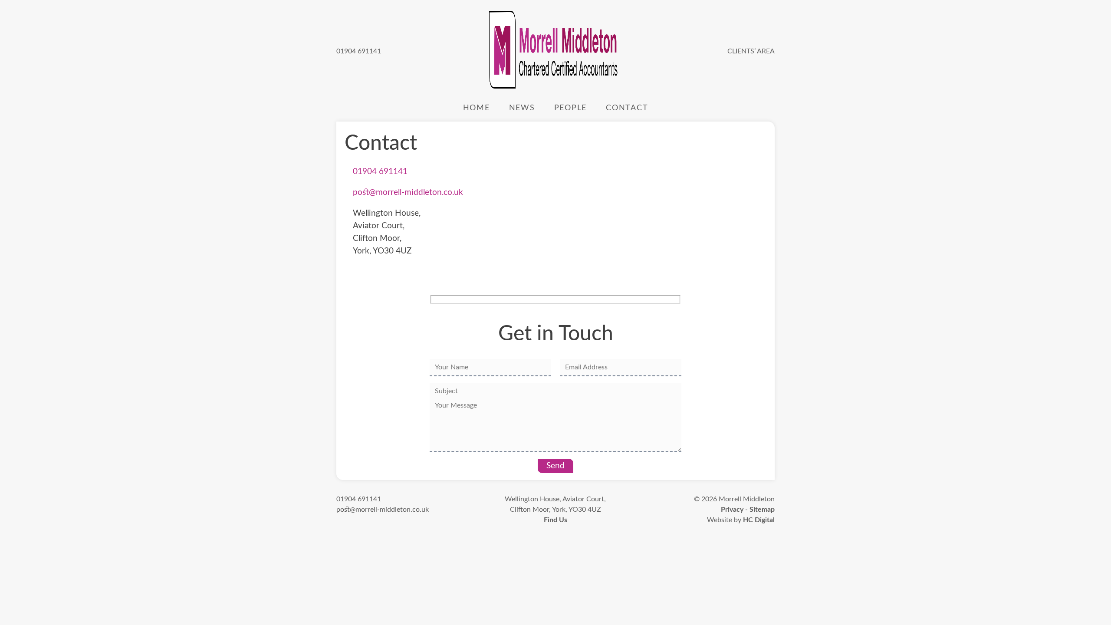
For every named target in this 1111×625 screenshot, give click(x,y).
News (522, 108)
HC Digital (759, 519)
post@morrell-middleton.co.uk (408, 192)
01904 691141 (358, 51)
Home (476, 108)
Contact (627, 108)
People (570, 108)
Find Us (555, 519)
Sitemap (762, 509)
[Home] (554, 51)
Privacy (732, 509)
